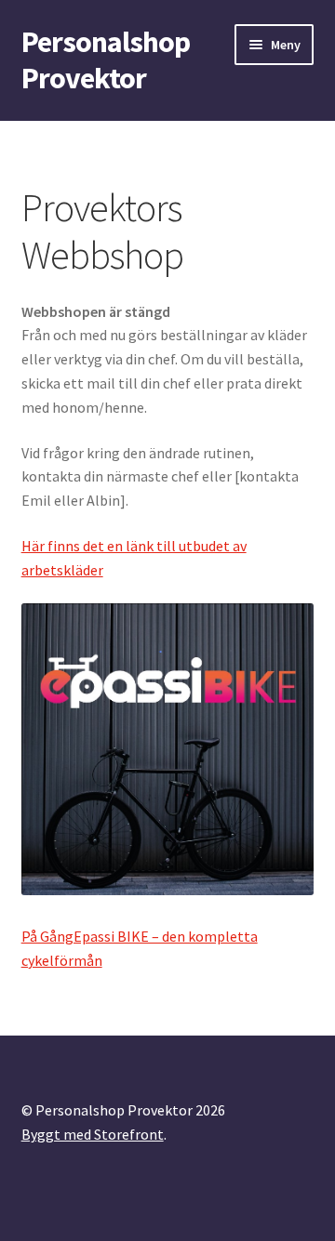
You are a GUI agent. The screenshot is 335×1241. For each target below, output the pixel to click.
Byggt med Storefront (92, 1134)
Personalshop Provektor (105, 60)
